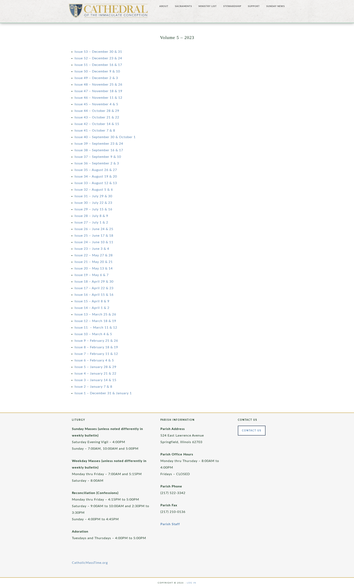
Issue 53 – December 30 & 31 (98, 51)
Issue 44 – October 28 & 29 (97, 110)
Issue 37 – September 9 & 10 (98, 156)
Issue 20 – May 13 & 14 (94, 268)
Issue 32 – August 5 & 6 (94, 189)
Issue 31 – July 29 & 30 (93, 196)
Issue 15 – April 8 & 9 (92, 301)
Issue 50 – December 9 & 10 (97, 71)
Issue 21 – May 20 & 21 (94, 262)
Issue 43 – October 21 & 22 (97, 117)
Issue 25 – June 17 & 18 (94, 235)
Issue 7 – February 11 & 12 (96, 353)
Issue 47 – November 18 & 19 (98, 91)
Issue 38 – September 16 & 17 (99, 150)
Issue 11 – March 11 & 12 (96, 327)
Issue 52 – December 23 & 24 (98, 58)
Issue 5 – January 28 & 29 (95, 367)
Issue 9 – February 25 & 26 (96, 340)
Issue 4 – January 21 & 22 (95, 373)
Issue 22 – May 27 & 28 (94, 255)
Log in (191, 583)
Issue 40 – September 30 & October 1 (105, 137)
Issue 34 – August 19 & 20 (96, 176)
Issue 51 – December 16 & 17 (98, 64)
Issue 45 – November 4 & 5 (96, 104)
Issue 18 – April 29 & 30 (94, 281)
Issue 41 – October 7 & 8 (95, 130)
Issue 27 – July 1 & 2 (91, 222)
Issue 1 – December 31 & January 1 (103, 393)
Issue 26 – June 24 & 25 (94, 229)
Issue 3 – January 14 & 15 (95, 380)
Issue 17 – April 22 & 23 (94, 288)
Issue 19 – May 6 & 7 (92, 275)
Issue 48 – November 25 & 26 (98, 84)
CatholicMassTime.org (90, 562)
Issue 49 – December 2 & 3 (96, 78)
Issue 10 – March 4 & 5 (93, 334)
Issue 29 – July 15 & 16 (93, 209)
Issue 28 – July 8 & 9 (91, 216)
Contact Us (251, 430)
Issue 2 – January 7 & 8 (93, 386)
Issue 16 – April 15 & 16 (94, 294)
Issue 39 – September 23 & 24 (99, 143)
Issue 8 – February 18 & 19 (96, 347)
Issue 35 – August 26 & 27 (96, 170)
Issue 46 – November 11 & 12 (98, 97)
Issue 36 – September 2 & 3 (97, 163)
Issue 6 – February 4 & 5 (94, 360)
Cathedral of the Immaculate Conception (108, 12)
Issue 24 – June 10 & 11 (94, 242)
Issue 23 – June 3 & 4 (92, 248)
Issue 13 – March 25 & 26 (95, 314)
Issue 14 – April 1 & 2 (92, 307)
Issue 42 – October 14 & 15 (97, 124)
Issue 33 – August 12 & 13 (96, 183)
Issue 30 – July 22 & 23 (93, 202)
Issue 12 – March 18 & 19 (95, 321)
